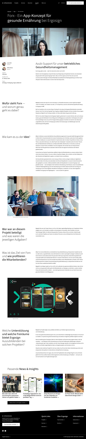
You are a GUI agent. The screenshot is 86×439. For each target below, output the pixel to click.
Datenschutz (76, 420)
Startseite (9, 11)
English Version (5, 436)
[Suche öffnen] (58, 3)
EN (64, 3)
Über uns (44, 3)
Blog (14, 11)
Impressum (75, 423)
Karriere (59, 423)
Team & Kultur (60, 420)
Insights (37, 3)
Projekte (16, 3)
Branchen (30, 3)
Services (23, 3)
